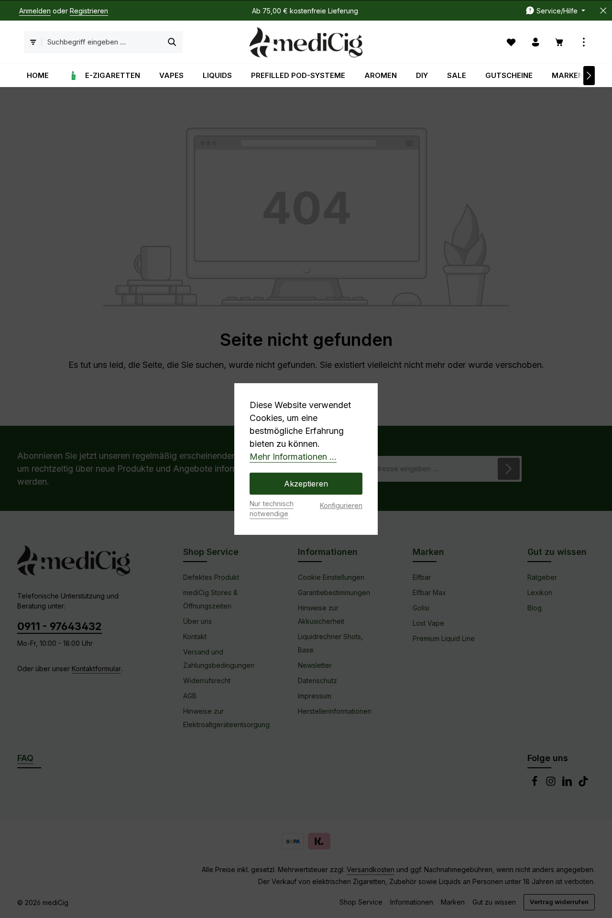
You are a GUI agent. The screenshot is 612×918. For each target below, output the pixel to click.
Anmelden (35, 11)
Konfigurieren (341, 505)
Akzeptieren (306, 483)
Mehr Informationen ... (293, 457)
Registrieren (89, 11)
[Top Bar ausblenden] (603, 11)
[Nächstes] (589, 75)
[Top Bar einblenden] (584, 42)
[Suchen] (172, 42)
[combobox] (102, 42)
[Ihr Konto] (536, 42)
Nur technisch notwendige (272, 508)
